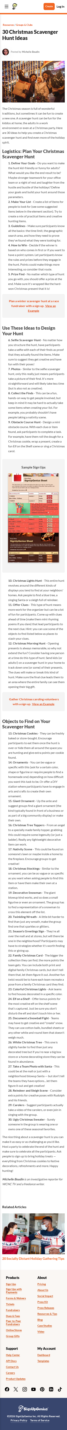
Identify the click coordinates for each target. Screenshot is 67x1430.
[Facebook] (7, 1389)
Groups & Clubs (24, 24)
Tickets (10, 1304)
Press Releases (45, 1307)
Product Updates (15, 1378)
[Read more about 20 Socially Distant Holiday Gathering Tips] (33, 1233)
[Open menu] (6, 6)
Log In (60, 6)
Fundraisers (13, 1310)
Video (40, 1331)
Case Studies (44, 1325)
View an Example (43, 704)
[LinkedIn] (51, 1389)
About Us (42, 1290)
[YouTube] (33, 1389)
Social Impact (45, 1295)
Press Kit (42, 1301)
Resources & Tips (47, 1313)
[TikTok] (60, 1389)
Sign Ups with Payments (14, 1291)
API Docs (11, 1360)
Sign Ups (11, 1284)
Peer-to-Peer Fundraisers (13, 1323)
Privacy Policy (19, 1420)
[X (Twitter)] (16, 1389)
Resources (8, 24)
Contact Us (12, 1366)
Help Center (13, 1355)
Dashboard (43, 1355)
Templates (43, 1360)
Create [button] (49, 6)
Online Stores (14, 1330)
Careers (10, 1372)
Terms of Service (39, 1420)
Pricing (41, 1284)
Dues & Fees (13, 1316)
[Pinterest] (42, 1389)
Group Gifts (13, 1336)
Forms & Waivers (16, 1298)
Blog (40, 1319)
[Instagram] (25, 1389)
